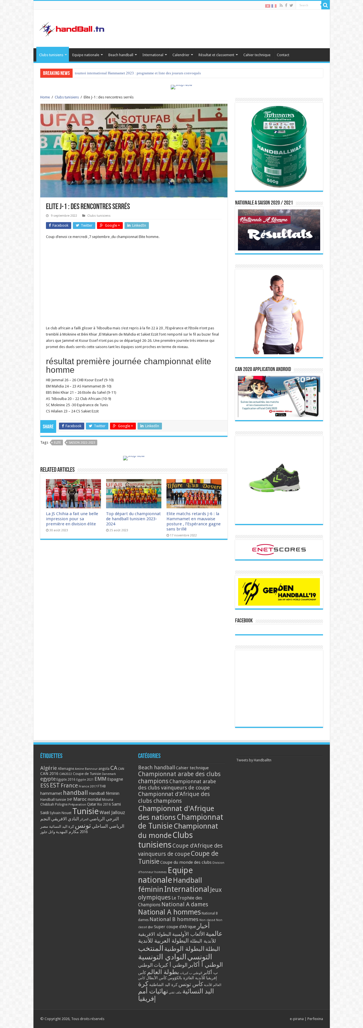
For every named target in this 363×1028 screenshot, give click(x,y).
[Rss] (281, 5)
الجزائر (84, 819)
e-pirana (297, 1019)
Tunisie (85, 811)
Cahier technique (257, 55)
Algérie (48, 768)
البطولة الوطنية (184, 948)
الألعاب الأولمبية (188, 934)
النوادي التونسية (162, 957)
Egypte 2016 (65, 779)
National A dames (184, 904)
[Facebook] (286, 5)
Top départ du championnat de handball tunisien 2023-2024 (133, 518)
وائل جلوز (47, 832)
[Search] (325, 5)
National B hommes (174, 919)
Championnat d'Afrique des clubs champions (174, 797)
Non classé (207, 920)
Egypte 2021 (85, 779)
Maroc (80, 799)
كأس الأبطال (156, 978)
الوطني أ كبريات (170, 965)
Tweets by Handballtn (253, 760)
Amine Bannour (86, 769)
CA (113, 767)
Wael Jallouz (112, 812)
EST (55, 785)
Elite (57, 443)
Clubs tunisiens (51, 55)
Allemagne (66, 769)
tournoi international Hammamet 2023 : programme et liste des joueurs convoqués (138, 73)
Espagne (115, 779)
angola (103, 769)
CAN (121, 769)
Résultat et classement (216, 55)
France (69, 785)
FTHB (102, 786)
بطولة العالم (163, 972)
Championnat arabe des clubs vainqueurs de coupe (177, 784)
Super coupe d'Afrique (175, 926)
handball (75, 792)
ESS (44, 785)
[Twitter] (291, 5)
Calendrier (180, 55)
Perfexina (315, 1019)
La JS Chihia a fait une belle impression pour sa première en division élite (72, 518)
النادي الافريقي (65, 818)
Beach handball (120, 55)
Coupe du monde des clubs (186, 862)
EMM (100, 779)
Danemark (109, 774)
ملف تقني (175, 992)
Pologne (61, 804)
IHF (69, 799)
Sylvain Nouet (60, 813)
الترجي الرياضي (104, 818)
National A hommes (169, 912)
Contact (283, 55)
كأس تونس (190, 984)
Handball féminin (104, 793)
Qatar (91, 804)
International (152, 55)
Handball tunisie (53, 799)
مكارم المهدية (67, 831)
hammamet (51, 793)
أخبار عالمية (210, 930)
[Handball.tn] (72, 28)
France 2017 (88, 786)
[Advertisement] (134, 285)
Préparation (77, 804)
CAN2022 (65, 774)
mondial (94, 799)
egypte (48, 779)
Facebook (244, 621)
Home (45, 97)
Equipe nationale (85, 55)
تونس (83, 825)
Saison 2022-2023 (82, 443)
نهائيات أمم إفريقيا (153, 994)
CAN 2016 (49, 773)
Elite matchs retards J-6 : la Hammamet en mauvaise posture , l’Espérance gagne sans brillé (193, 521)
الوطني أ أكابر (205, 964)
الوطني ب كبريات (191, 973)
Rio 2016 (104, 804)
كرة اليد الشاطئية (163, 984)
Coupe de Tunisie (87, 774)
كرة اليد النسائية (61, 826)
